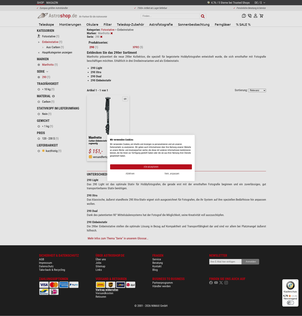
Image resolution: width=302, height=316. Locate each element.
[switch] (290, 303)
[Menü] (296, 281)
